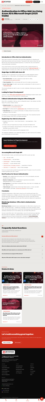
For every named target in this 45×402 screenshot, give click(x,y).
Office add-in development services (17, 94)
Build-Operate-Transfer (20, 369)
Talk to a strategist (7, 342)
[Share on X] (33, 19)
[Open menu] (42, 2)
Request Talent (29, 1)
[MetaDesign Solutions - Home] (6, 2)
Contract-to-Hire (19, 371)
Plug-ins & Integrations (6, 374)
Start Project (36, 1)
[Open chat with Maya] (41, 398)
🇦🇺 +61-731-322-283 (5, 390)
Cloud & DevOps (4, 372)
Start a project (18, 342)
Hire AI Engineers (19, 372)
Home (3, 5)
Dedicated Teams (19, 367)
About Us (31, 365)
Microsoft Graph (7, 85)
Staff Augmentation (19, 365)
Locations (32, 372)
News (31, 374)
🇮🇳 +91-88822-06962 (5, 388)
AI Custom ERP (4, 365)
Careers (31, 369)
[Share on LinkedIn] (30, 19)
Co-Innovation (32, 371)
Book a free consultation (9, 145)
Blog (5, 5)
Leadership (32, 367)
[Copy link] (38, 19)
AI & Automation (4, 369)
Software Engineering (5, 371)
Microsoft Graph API (34, 68)
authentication (21, 108)
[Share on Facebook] (35, 19)
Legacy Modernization (5, 367)
